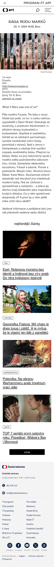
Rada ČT (30, 519)
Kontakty (30, 537)
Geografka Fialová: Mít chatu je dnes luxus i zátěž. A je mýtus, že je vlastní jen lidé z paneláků (26, 328)
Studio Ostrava (33, 515)
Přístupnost (7, 559)
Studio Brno (32, 510)
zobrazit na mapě (11, 98)
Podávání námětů (34, 528)
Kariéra (29, 524)
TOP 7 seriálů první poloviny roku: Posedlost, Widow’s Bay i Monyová (24, 437)
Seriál (6, 427)
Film (6, 263)
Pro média (31, 501)
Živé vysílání (8, 506)
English (22, 556)
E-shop (5, 528)
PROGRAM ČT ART (37, 3)
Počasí (5, 524)
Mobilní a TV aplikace (12, 533)
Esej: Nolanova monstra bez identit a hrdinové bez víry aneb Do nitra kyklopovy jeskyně (26, 273)
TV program (8, 501)
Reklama (30, 506)
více (27, 452)
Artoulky (8, 318)
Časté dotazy (32, 533)
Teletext (6, 515)
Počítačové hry (10, 372)
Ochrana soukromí (35, 556)
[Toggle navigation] (5, 3)
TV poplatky (8, 510)
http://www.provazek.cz (15, 86)
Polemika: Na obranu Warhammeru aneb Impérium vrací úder (24, 383)
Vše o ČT (6, 537)
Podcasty (6, 519)
